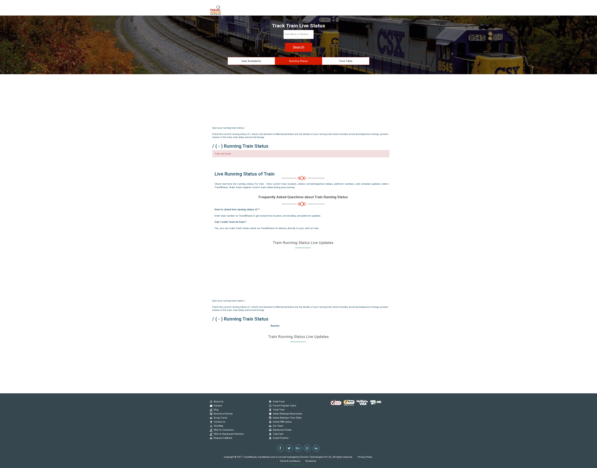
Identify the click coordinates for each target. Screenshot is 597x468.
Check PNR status (281, 422)
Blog (215, 409)
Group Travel (219, 418)
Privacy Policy (365, 457)
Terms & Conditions (290, 461)
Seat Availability (251, 61)
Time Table (345, 61)
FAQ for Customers (223, 430)
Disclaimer (311, 461)
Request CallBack (222, 438)
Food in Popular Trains (283, 405)
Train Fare (277, 434)
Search (298, 47)
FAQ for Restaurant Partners (228, 434)
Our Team (277, 426)
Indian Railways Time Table (286, 418)
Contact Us (218, 422)
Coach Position (280, 438)
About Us (217, 401)
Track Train (278, 409)
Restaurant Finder (281, 430)
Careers (217, 405)
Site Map (217, 426)
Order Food (278, 401)
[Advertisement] (298, 101)
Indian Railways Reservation (286, 413)
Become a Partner (222, 413)
